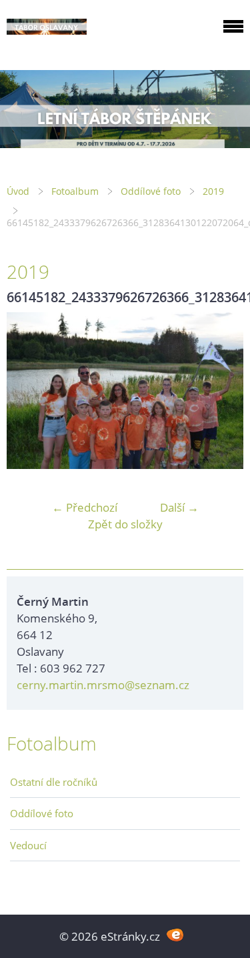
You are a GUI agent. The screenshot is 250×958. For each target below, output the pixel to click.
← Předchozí (84, 507)
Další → (179, 507)
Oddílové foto (151, 191)
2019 (213, 191)
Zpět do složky (125, 524)
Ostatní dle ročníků (53, 782)
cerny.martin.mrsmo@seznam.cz (103, 684)
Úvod (18, 191)
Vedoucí (28, 845)
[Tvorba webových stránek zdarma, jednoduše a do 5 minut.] (176, 935)
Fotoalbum (75, 191)
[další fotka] (222, 390)
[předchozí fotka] (28, 390)
